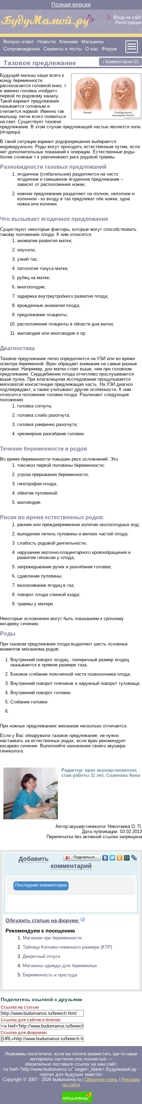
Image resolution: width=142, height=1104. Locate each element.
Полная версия (71, 5)
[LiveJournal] (134, 857)
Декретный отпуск (41, 956)
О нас (91, 48)
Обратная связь (101, 1079)
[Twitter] (112, 857)
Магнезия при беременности (52, 937)
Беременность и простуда (50, 974)
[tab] (41, 885)
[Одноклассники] (119, 857)
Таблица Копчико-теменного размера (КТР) (67, 947)
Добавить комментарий (55, 862)
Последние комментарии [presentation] (41, 885)
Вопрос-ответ (18, 41)
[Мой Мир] (127, 857)
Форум (109, 48)
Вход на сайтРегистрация (127, 20)
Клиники (68, 41)
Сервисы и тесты (62, 48)
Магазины (92, 41)
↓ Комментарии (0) (120, 61)
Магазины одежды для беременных (60, 965)
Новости (46, 41)
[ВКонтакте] (105, 857)
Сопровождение (21, 48)
